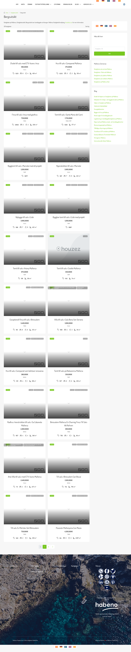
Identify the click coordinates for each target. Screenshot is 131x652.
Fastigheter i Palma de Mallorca (102, 72)
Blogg (77, 4)
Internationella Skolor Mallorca (102, 141)
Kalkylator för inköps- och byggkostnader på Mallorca (109, 100)
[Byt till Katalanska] (119, 1)
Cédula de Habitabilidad (100, 106)
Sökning (30, 4)
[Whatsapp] (100, 571)
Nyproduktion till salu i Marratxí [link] (68, 165)
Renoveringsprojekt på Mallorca (103, 125)
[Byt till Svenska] (106, 26)
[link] (25, 44)
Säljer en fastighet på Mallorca (102, 103)
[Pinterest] (113, 582)
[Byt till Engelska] (114, 1)
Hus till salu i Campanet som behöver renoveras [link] (25, 370)
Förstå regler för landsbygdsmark (103, 115)
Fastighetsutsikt (14, 12)
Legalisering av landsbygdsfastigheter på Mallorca (108, 119)
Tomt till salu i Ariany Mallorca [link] (24, 268)
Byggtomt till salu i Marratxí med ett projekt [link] (25, 165)
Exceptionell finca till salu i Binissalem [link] (25, 319)
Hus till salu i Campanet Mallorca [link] (69, 63)
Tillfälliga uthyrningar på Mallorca (103, 128)
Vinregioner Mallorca (99, 138)
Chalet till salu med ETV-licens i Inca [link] (24, 63)
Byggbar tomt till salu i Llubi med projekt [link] (69, 217)
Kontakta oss (87, 4)
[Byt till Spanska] (97, 1)
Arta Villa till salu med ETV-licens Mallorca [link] (24, 476)
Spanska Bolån (67, 4)
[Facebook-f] (107, 571)
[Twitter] (113, 571)
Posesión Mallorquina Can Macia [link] (68, 528)
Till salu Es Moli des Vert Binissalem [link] (25, 528)
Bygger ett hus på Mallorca (101, 112)
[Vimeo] (113, 576)
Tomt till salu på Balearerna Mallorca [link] (68, 370)
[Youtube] (107, 587)
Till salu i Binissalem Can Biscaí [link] (68, 476)
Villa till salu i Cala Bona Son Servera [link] (68, 319)
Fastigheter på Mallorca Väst (102, 82)
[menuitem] (124, 4)
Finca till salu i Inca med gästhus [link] (24, 114)
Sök (109, 53)
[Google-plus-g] (100, 576)
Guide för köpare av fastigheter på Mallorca (106, 96)
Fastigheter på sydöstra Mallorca (103, 75)
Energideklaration (99, 109)
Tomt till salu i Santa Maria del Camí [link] (69, 114)
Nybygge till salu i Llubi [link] (25, 217)
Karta (23, 4)
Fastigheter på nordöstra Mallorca (103, 79)
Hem (17, 4)
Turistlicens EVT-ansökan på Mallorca (104, 131)
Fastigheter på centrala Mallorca (103, 69)
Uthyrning (57, 4)
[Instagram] (107, 576)
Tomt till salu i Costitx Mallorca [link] (69, 268)
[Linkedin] (100, 582)
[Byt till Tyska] (103, 1)
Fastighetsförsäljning (42, 4)
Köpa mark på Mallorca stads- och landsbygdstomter (108, 122)
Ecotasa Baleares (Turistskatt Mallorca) (105, 135)
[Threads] (107, 582)
